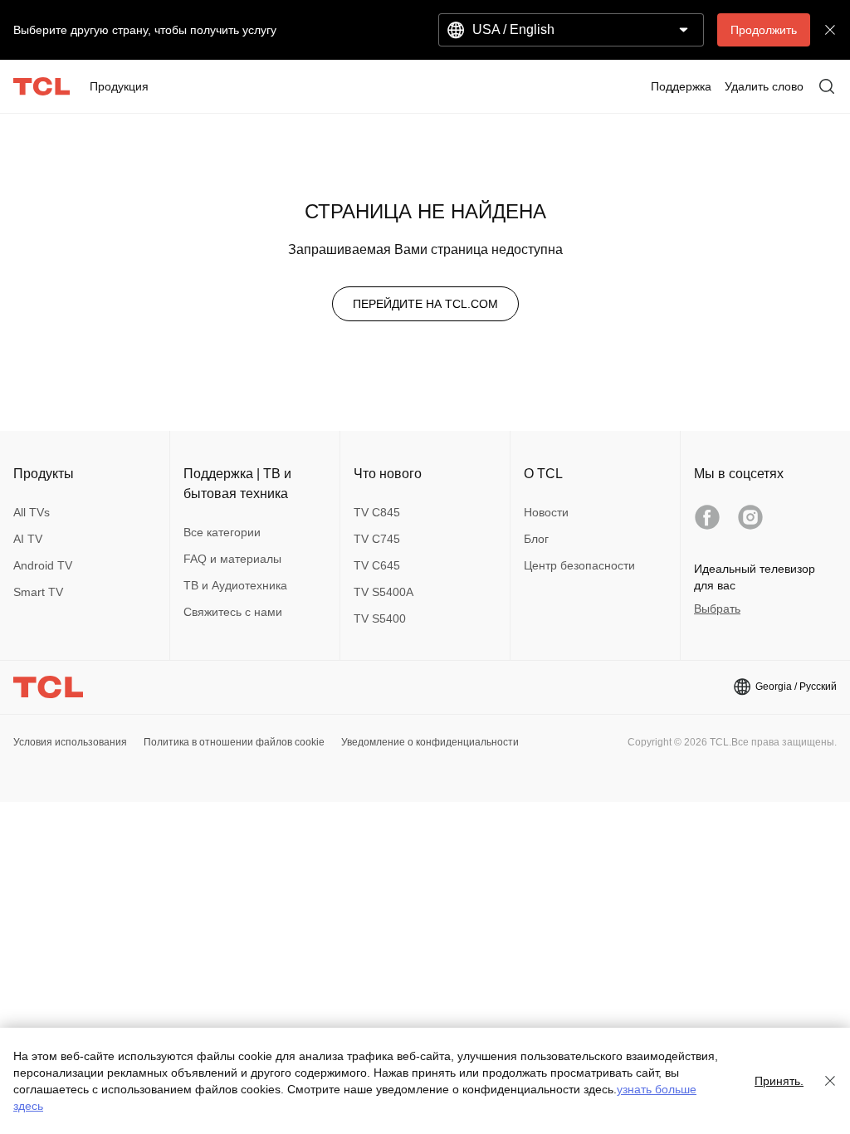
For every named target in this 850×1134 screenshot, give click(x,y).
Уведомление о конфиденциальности (430, 742)
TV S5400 (380, 618)
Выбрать (717, 608)
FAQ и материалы (232, 558)
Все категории (222, 532)
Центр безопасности (579, 565)
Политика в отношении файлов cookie (234, 742)
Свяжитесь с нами (232, 611)
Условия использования (70, 742)
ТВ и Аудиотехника (235, 585)
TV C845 (377, 512)
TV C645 (377, 565)
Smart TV (38, 592)
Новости (546, 512)
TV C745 (377, 538)
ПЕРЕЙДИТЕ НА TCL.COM (425, 303)
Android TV (42, 565)
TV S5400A (383, 592)
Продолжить (763, 30)
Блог (536, 538)
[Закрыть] (830, 1081)
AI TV (27, 538)
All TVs (31, 512)
